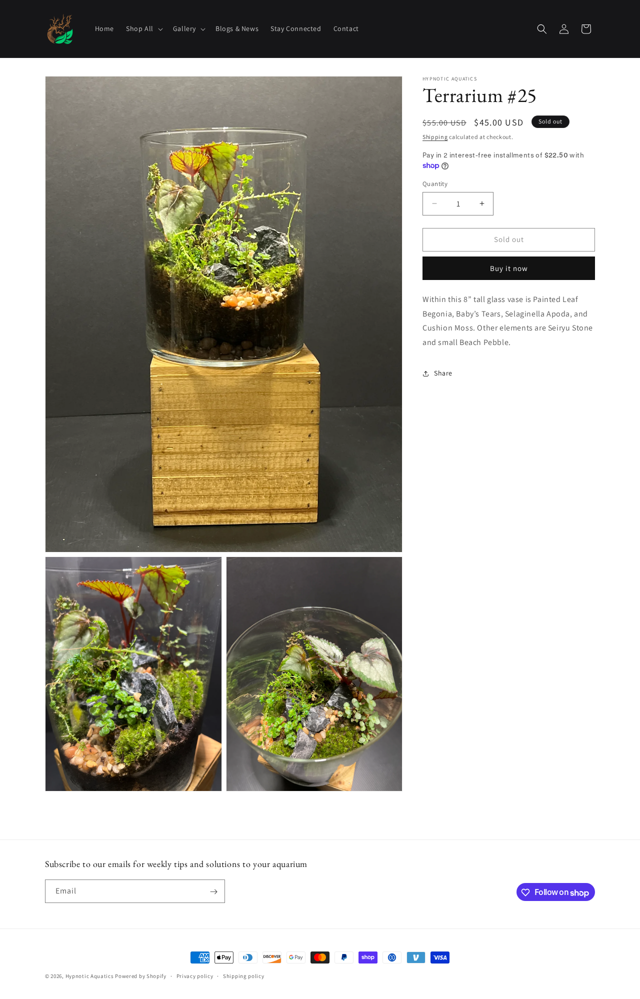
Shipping (435, 136)
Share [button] (443, 373)
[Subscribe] (213, 892)
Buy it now (509, 268)
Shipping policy (243, 976)
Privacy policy (195, 976)
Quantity (435, 184)
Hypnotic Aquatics (90, 976)
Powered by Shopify (140, 976)
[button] (143, 28)
